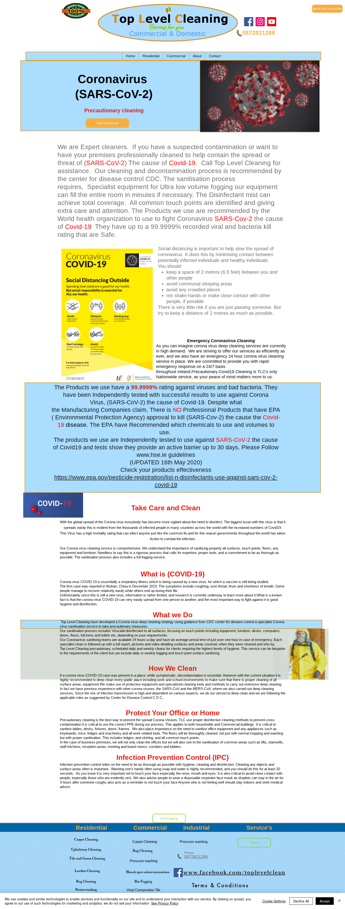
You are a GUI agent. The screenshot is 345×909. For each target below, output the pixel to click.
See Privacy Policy (164, 903)
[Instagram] (260, 21)
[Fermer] (339, 901)
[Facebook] (248, 21)
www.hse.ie (152, 454)
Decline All (301, 901)
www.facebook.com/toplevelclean (234, 873)
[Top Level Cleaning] (271, 21)
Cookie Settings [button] (274, 901)
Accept (325, 901)
